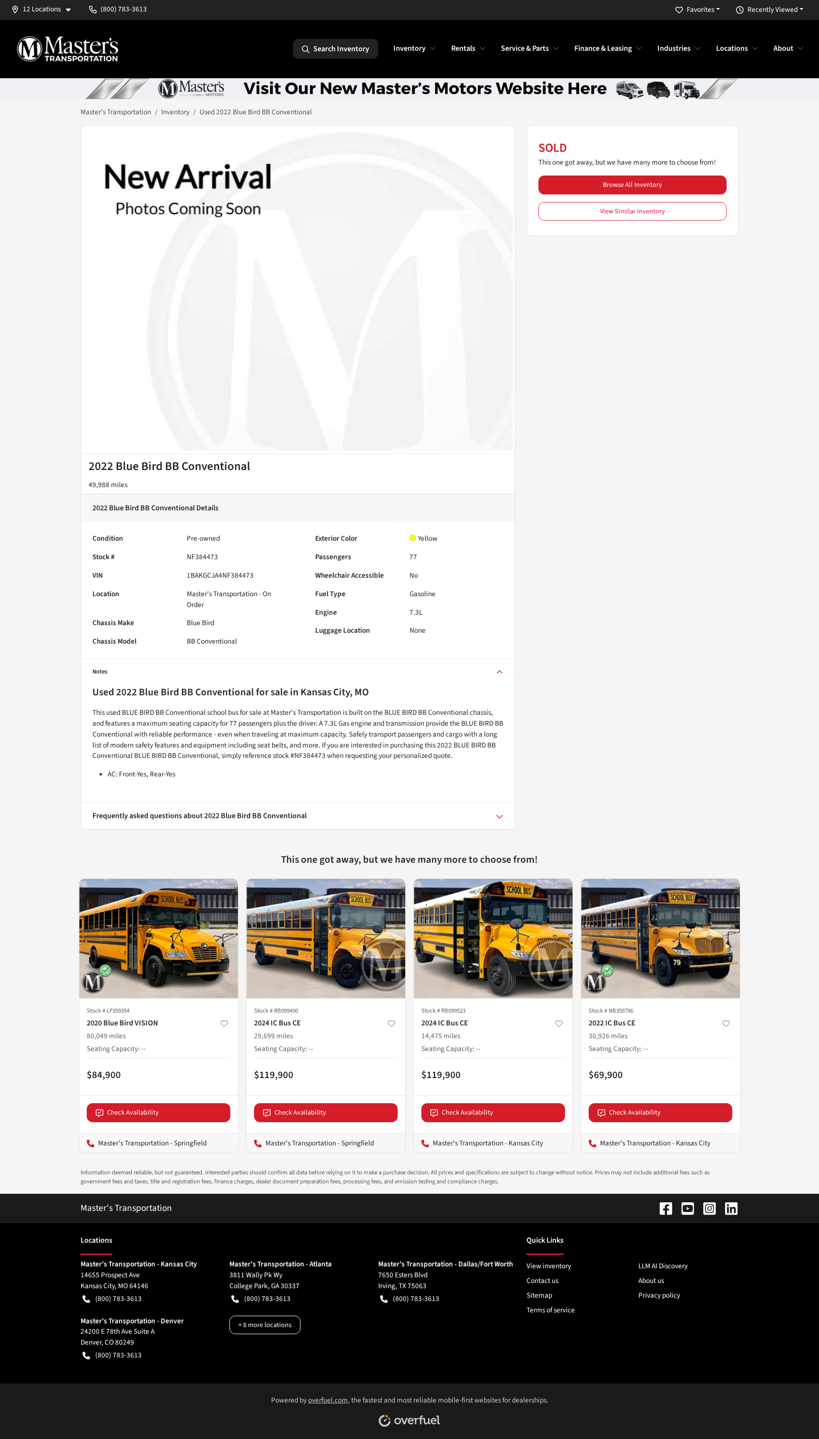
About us (651, 1280)
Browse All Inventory (632, 185)
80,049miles (106, 1036)
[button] (45, 9)
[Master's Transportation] (67, 49)
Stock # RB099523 (443, 1010)
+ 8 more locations (264, 1325)
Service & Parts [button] (525, 48)
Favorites (700, 9)
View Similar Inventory (632, 211)
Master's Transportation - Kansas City (478, 1143)
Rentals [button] (463, 48)
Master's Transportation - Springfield (143, 1143)
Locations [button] (732, 48)
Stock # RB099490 (276, 1010)
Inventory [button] (409, 48)
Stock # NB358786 (611, 1010)
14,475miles (440, 1036)
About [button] (783, 48)
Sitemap (539, 1295)
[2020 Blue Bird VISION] (158, 938)
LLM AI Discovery (663, 1266)
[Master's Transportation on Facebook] (662, 1208)
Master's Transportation (116, 112)
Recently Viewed (772, 9)
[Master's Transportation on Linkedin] (727, 1208)
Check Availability (133, 1112)
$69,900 (606, 1075)
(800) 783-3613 (118, 1298)
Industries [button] (674, 48)
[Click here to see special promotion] (409, 88)
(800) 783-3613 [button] (123, 9)
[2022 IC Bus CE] (660, 938)
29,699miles (273, 1036)
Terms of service (551, 1310)
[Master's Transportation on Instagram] (706, 1208)
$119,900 (273, 1075)
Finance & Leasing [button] (603, 48)
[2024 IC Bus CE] (325, 938)
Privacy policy (659, 1295)
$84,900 (104, 1075)
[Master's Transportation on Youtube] (684, 1208)
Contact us (542, 1280)
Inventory (175, 112)
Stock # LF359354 (108, 1010)
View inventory (549, 1266)
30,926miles (608, 1036)
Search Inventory (341, 49)
